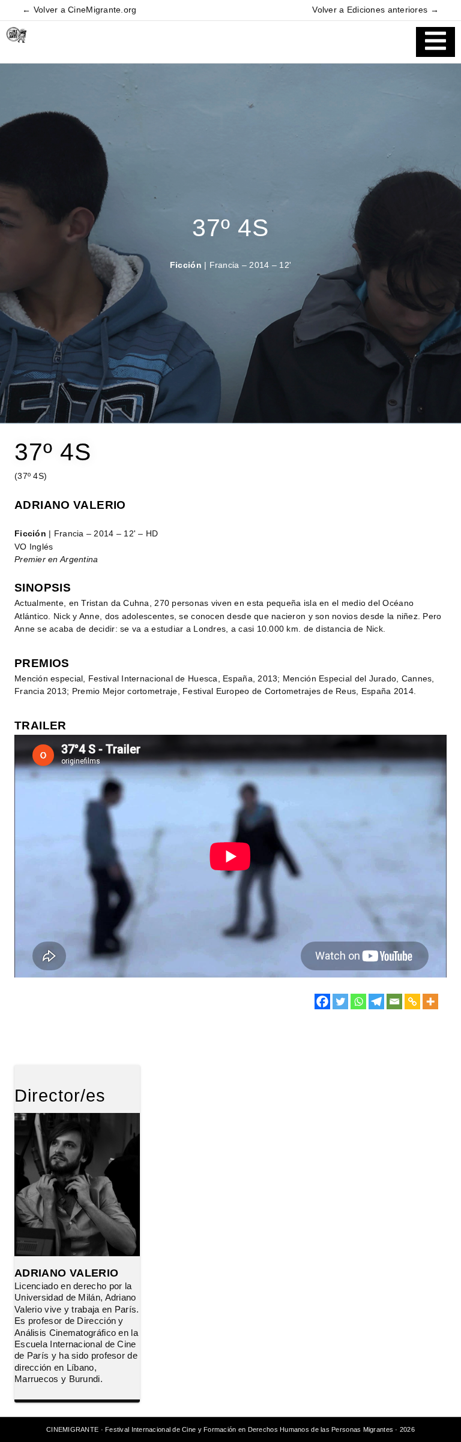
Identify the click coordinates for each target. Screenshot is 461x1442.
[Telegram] (376, 1001)
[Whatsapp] (358, 1001)
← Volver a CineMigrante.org (79, 9)
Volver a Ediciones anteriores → (375, 9)
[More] (430, 1001)
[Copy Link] (412, 1001)
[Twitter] (340, 1001)
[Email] (394, 1001)
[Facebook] (322, 1001)
